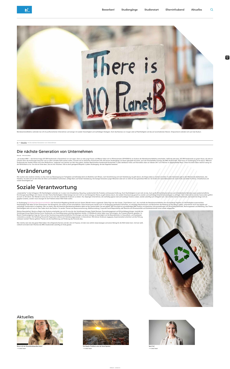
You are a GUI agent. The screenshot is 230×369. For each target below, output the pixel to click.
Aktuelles (196, 9)
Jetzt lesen (22, 348)
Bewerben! (108, 9)
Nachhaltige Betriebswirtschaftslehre (39, 203)
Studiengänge (129, 9)
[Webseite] (17, 143)
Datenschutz (117, 367)
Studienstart (152, 9)
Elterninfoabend (175, 9)
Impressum (112, 367)
